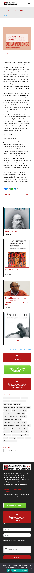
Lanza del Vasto (8, 422)
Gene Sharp (7, 413)
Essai (13, 410)
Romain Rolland (15, 432)
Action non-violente (9, 398)
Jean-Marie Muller (8, 419)
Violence (9, 54)
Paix (20, 429)
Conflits (23, 401)
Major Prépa (17, 422)
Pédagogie (7, 432)
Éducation (13, 441)
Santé (5, 435)
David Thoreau (8, 404)
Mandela (24, 422)
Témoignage (12, 438)
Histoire (6, 416)
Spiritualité (15, 435)
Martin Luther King (20, 425)
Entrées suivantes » (25, 349)
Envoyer (17, 557)
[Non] (32, 568)
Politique (25, 429)
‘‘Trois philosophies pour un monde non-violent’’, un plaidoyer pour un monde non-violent (16, 301)
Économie (6, 441)
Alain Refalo (24, 398)
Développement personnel (23, 407)
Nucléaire (14, 429)
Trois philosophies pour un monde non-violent (14, 270)
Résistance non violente (13, 340)
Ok (8, 570)
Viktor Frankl (20, 438)
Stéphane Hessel (24, 435)
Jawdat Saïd (23, 416)
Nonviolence (7, 429)
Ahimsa (17, 398)
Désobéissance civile (9, 407)
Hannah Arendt (21, 413)
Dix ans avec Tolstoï (12, 231)
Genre (13, 413)
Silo (10, 435)
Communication (15, 401)
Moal (28, 425)
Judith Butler (18, 419)
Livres (4, 54)
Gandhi (24, 410)
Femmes (19, 410)
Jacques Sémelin (14, 416)
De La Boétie (16, 404)
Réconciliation (24, 432)
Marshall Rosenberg (9, 425)
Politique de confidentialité (19, 570)
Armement (7, 401)
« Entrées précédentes (10, 349)
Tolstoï (6, 438)
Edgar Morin (7, 410)
